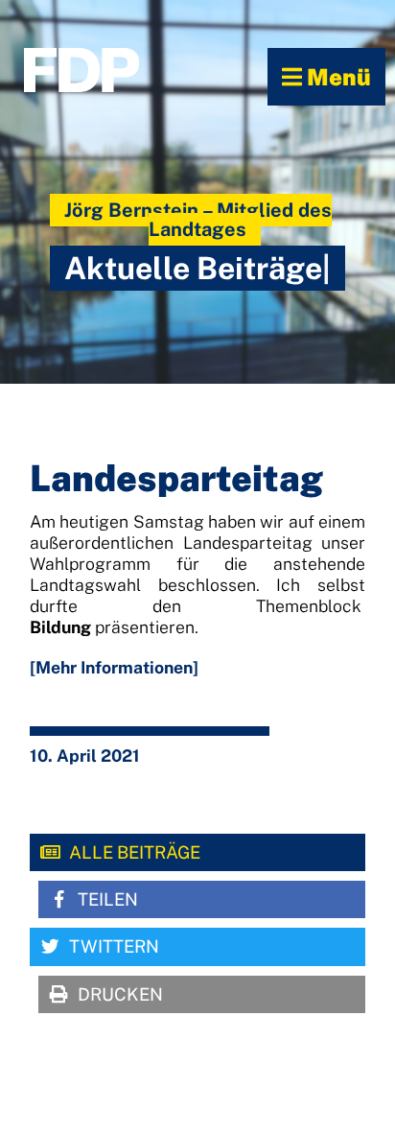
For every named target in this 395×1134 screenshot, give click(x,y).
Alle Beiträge (134, 852)
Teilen (108, 899)
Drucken (120, 994)
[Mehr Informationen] (114, 667)
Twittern (114, 946)
